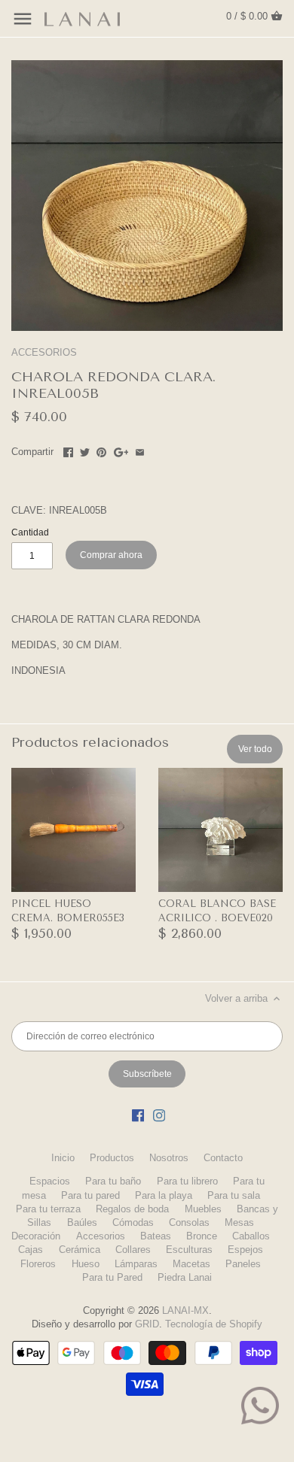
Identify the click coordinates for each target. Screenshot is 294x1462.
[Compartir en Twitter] (85, 450)
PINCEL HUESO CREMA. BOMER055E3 (67, 910)
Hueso (86, 1263)
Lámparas (136, 1263)
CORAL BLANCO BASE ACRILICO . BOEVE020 (217, 910)
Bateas (155, 1236)
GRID (147, 1324)
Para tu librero (187, 1181)
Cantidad (30, 532)
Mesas (239, 1222)
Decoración (35, 1236)
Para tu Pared (112, 1277)
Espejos (245, 1249)
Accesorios (100, 1236)
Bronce (201, 1236)
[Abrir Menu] (22, 19)
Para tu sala (233, 1195)
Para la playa (163, 1195)
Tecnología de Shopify (213, 1324)
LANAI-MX (185, 1310)
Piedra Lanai (185, 1277)
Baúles (82, 1222)
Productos (112, 1157)
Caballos (251, 1236)
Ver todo (255, 749)
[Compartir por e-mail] (140, 450)
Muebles (203, 1209)
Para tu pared (90, 1195)
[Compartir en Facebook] (68, 450)
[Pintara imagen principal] (101, 450)
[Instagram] (159, 1115)
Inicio (63, 1157)
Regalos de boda (132, 1209)
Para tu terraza (48, 1209)
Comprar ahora (111, 555)
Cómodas (133, 1222)
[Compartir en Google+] (121, 450)
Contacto (223, 1157)
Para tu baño (113, 1181)
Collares (133, 1249)
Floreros (38, 1263)
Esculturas (189, 1249)
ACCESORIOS (44, 352)
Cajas (30, 1249)
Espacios (49, 1181)
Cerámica (79, 1249)
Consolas (189, 1222)
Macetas (191, 1263)
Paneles (243, 1263)
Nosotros (168, 1157)
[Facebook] (138, 1115)
